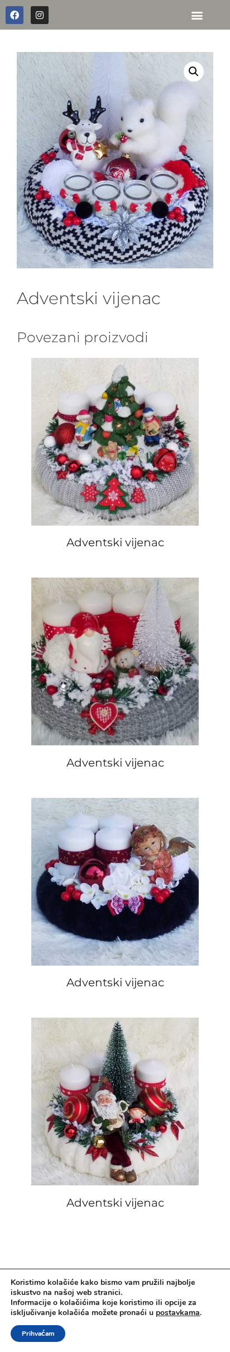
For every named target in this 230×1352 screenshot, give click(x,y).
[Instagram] (40, 15)
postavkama (178, 1313)
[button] (197, 15)
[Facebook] (14, 15)
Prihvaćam (38, 1333)
